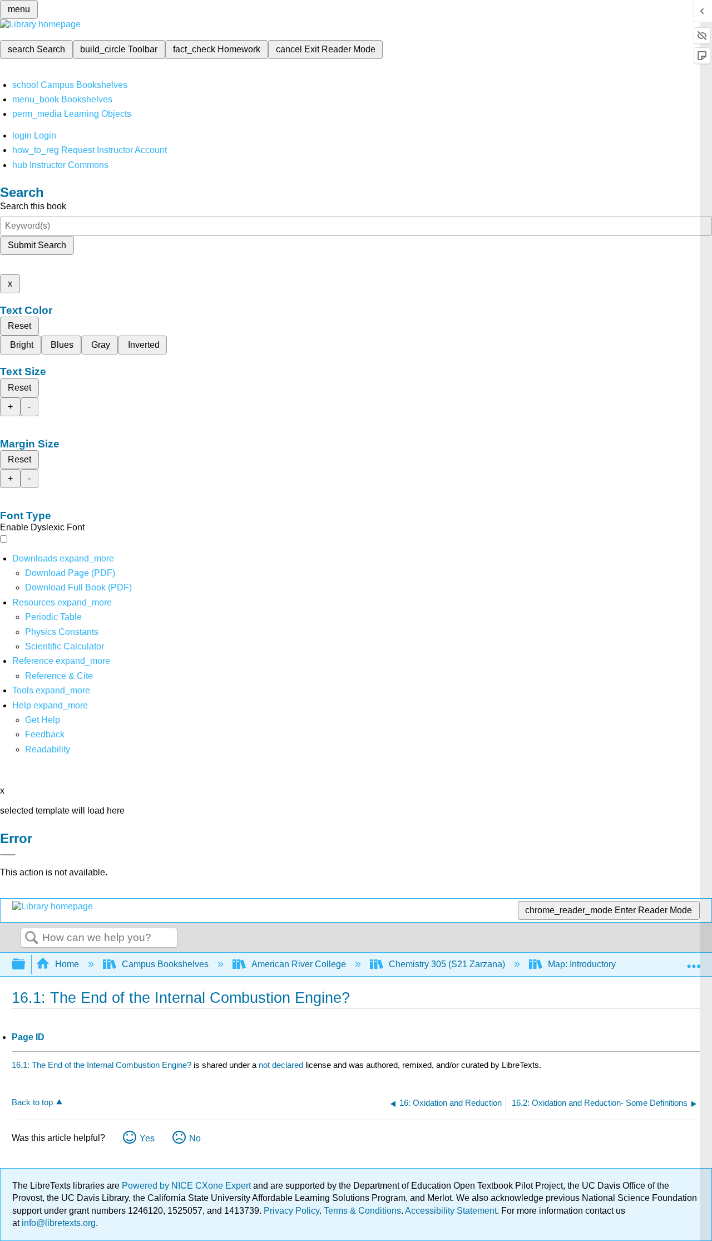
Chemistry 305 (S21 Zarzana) (447, 964)
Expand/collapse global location (693, 961)
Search (32, 938)
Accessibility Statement (451, 1210)
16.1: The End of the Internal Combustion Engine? (101, 1065)
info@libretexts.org (57, 1223)
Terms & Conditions (362, 1210)
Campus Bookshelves (165, 964)
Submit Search (37, 245)
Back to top (32, 1102)
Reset (19, 326)
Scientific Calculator (64, 646)
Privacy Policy (291, 1210)
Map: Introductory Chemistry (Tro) (613, 964)
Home (67, 964)
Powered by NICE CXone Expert (187, 1185)
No (195, 1138)
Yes (147, 1138)
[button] (45, 734)
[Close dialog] (8, 854)
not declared (282, 1065)
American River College (298, 964)
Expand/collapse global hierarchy (25, 964)
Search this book (33, 206)
